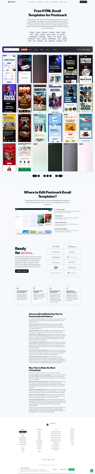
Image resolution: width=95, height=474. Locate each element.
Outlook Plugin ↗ (56, 446)
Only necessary (63, 469)
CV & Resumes (59, 40)
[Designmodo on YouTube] (53, 460)
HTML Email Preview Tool (55, 439)
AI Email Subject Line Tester (56, 433)
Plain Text (63, 34)
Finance (38, 38)
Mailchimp (43, 34)
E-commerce (51, 32)
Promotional (44, 32)
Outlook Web (39, 446)
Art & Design (40, 40)
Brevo (39, 439)
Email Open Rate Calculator (56, 435)
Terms (72, 440)
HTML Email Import (22, 437)
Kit (57, 34)
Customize (55, 469)
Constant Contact (39, 440)
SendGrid (39, 437)
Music (30, 40)
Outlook (63, 32)
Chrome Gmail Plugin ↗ (56, 444)
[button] (56, 246)
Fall (54, 36)
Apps (46, 40)
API (22, 446)
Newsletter (32, 32)
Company (72, 429)
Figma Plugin (55, 442)
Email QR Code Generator (55, 437)
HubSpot (36, 34)
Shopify (53, 34)
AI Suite (22, 435)
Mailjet (39, 451)
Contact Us (72, 435)
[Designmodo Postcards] (11, 2)
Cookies (72, 442)
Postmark (24, 49)
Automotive (65, 38)
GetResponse (39, 448)
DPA (72, 444)
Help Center (72, 431)
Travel (59, 38)
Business (59, 36)
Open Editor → (23, 431)
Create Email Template (84, 49)
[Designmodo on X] (41, 460)
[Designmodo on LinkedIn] (44, 460)
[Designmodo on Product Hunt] (48, 460)
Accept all (71, 469)
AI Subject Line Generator (55, 431)
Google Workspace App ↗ (56, 448)
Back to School (42, 36)
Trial (65, 40)
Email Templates (23, 433)
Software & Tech (31, 38)
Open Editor (83, 1)
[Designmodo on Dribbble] (50, 460)
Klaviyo (48, 34)
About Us (72, 433)
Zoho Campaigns (39, 442)
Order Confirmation (33, 36)
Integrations (39, 429)
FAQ (23, 451)
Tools (56, 429)
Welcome (38, 32)
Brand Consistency (22, 442)
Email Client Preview (22, 439)
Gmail (31, 34)
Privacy (72, 439)
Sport (34, 40)
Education (44, 38)
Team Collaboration (22, 444)
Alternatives (56, 449)
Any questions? (52, 423)
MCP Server (23, 448)
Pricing (23, 449)
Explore (22, 429)
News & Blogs (51, 40)
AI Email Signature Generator (56, 440)
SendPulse (39, 444)
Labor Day (50, 36)
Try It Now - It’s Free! (21, 271)
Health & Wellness (52, 38)
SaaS (64, 36)
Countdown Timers (22, 440)
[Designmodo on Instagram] (46, 460)
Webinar (58, 32)
